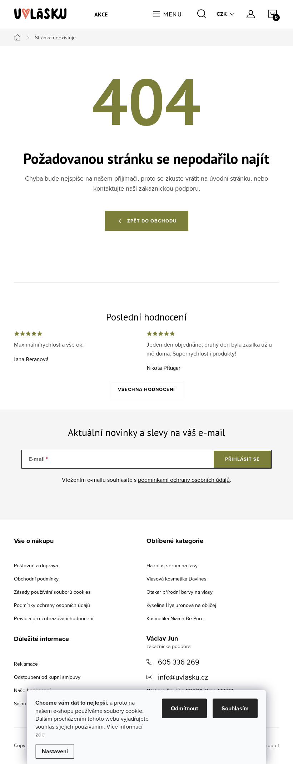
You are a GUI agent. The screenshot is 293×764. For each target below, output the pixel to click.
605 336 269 (178, 662)
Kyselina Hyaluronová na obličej (181, 605)
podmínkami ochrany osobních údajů (184, 480)
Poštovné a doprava (36, 565)
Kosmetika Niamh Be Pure (175, 618)
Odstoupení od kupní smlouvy (47, 677)
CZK (222, 14)
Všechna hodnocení (146, 389)
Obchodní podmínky (36, 579)
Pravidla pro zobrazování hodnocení (53, 618)
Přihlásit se (242, 459)
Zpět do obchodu (152, 220)
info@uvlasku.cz (183, 677)
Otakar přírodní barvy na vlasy (179, 592)
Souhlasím (235, 708)
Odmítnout (184, 708)
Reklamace (26, 664)
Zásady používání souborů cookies (52, 592)
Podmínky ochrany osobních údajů (52, 605)
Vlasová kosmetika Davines (176, 579)
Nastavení (55, 751)
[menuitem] (101, 14)
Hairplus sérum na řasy (172, 565)
